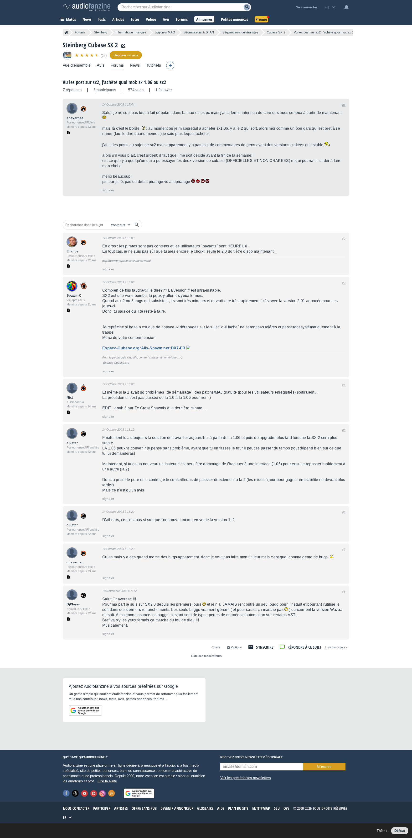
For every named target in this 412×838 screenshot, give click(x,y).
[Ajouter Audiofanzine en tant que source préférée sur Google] (85, 710)
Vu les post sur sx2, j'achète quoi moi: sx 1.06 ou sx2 (114, 82)
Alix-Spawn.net (155, 348)
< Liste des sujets (336, 647)
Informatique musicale (131, 32)
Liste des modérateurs (206, 656)
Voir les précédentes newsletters (245, 778)
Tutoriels (153, 65)
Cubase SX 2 (276, 32)
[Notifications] (346, 7)
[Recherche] (247, 7)
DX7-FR (178, 348)
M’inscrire (324, 767)
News (135, 65)
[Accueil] (66, 32)
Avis (100, 65)
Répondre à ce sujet (304, 647)
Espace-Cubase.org (120, 348)
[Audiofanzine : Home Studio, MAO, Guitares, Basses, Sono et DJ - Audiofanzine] (86, 7)
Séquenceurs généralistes (240, 32)
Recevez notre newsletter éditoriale (251, 757)
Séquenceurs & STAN (199, 32)
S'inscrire (264, 647)
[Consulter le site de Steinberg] (122, 46)
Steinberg (100, 32)
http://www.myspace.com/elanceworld (126, 260)
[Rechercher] (137, 225)
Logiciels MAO (165, 32)
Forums (80, 32)
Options (236, 647)
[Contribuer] (170, 65)
